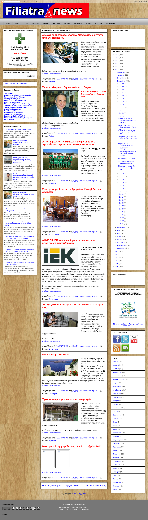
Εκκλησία (116, 400)
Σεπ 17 (121, 176)
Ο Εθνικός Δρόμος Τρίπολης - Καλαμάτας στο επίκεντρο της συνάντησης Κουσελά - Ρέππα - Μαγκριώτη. (24, 176)
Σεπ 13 (121, 188)
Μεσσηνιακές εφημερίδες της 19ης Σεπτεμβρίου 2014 (71, 446)
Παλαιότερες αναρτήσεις (95, 485)
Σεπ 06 (121, 209)
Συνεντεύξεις (117, 461)
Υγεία (114, 475)
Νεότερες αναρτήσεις (51, 485)
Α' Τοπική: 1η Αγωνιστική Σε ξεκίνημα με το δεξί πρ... (126, 132)
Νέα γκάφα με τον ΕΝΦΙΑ (56, 354)
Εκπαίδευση (53, 299)
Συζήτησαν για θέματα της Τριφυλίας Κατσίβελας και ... (127, 138)
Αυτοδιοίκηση (54, 234)
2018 (117, 58)
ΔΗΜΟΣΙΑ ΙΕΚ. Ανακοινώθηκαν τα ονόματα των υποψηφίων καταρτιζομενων (68, 241)
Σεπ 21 (121, 110)
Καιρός (88, 23)
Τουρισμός (116, 472)
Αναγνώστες (117, 372)
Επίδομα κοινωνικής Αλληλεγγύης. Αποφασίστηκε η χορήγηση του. (23, 194)
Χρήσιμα (67, 23)
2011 (117, 258)
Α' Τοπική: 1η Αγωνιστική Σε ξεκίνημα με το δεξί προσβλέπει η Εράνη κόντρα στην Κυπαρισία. (68, 143)
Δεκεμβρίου (121, 72)
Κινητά (115, 429)
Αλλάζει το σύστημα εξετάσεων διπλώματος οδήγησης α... (127, 120)
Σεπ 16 (121, 179)
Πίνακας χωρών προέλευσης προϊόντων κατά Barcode (128, 325)
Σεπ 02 (121, 221)
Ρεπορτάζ (56, 23)
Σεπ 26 (121, 95)
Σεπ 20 (121, 113)
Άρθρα (17, 23)
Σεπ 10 (121, 197)
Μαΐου (119, 236)
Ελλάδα (52, 82)
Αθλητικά (46, 23)
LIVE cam (98, 23)
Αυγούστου (121, 227)
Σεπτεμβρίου (121, 81)
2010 (117, 261)
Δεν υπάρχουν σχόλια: (89, 79)
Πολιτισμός (116, 454)
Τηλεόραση (116, 465)
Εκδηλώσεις (117, 397)
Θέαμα (115, 422)
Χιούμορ (115, 479)
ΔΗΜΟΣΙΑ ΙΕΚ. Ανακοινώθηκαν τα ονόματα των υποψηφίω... (125, 146)
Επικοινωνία (110, 23)
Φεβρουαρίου (121, 245)
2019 (117, 55)
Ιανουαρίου (121, 248)
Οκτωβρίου (121, 78)
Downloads (116, 486)
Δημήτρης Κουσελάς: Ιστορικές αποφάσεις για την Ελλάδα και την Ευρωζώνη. (20, 250)
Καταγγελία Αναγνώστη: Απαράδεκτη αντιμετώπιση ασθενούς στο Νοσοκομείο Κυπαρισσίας (22, 160)
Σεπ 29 (121, 86)
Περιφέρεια (116, 447)
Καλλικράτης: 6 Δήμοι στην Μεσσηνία (18, 129)
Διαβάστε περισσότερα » (51, 74)
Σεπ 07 (121, 206)
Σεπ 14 (121, 185)
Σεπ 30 (121, 83)
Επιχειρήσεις (117, 415)
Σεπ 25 (121, 98)
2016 (117, 63)
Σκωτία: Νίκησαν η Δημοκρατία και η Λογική (66, 87)
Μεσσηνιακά (117, 433)
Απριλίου (120, 239)
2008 (117, 266)
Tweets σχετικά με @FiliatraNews (15, 83)
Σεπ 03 (121, 218)
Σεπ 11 (121, 194)
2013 (117, 252)
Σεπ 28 (121, 89)
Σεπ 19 (121, 116)
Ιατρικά (115, 425)
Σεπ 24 (121, 101)
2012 (117, 255)
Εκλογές (115, 404)
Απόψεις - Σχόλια (118, 379)
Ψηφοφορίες (117, 482)
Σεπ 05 (121, 212)
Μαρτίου (120, 242)
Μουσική (116, 436)
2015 (117, 66)
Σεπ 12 (121, 191)
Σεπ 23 (121, 104)
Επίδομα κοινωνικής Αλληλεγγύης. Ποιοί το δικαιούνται (20, 142)
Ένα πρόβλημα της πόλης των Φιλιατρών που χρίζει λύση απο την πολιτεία (20, 237)
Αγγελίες (115, 361)
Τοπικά (25, 23)
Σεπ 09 (121, 200)
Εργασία (115, 418)
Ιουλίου (119, 230)
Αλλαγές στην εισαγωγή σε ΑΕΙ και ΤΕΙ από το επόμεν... (127, 153)
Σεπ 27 (121, 92)
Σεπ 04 (121, 215)
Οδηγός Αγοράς (118, 440)
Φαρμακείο (78, 23)
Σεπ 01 (121, 224)
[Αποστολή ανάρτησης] (101, 79)
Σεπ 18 (121, 173)
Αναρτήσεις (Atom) (79, 494)
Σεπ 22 (121, 107)
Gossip (115, 489)
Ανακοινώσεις (117, 376)
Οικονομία (53, 394)
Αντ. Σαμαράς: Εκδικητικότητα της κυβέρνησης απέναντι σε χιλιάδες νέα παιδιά (17, 223)
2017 (117, 60)
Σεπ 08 (121, 203)
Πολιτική (115, 450)
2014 (117, 69)
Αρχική (8, 23)
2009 (117, 264)
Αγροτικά (35, 23)
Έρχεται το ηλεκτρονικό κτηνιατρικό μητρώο (67, 399)
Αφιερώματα (117, 393)
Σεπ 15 (121, 182)
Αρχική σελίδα (72, 485)
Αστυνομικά (117, 386)
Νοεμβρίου (121, 75)
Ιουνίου (119, 233)
